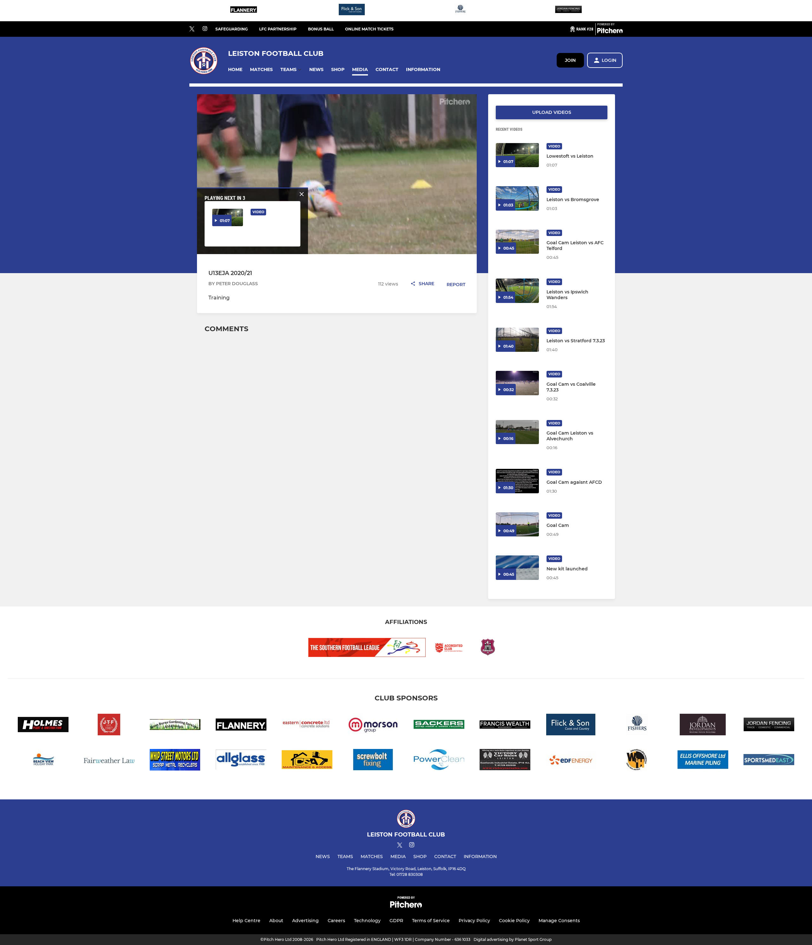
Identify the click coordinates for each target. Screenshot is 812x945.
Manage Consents (559, 920)
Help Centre (246, 920)
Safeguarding (231, 29)
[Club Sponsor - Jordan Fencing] (568, 10)
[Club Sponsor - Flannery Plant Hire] (243, 10)
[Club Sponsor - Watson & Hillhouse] (637, 761)
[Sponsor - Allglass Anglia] (241, 761)
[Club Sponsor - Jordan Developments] (703, 726)
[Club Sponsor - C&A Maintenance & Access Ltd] (307, 761)
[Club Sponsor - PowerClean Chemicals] (439, 761)
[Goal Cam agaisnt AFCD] (517, 481)
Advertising (305, 920)
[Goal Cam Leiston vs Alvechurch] (517, 432)
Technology (367, 920)
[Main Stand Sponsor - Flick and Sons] (351, 10)
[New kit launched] (517, 567)
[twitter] (191, 29)
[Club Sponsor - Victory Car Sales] (505, 761)
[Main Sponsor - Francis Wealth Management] (505, 726)
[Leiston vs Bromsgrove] (517, 198)
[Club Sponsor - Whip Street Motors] (175, 761)
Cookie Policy (514, 920)
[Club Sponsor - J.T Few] (109, 726)
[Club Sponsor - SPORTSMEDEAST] (768, 761)
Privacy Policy (474, 920)
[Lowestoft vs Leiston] (517, 155)
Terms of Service (431, 920)
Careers (336, 920)
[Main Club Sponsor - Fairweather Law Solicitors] (109, 761)
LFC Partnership (278, 29)
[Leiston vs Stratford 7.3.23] (517, 340)
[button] (235, 69)
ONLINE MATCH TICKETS (369, 29)
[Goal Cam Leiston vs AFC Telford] (517, 242)
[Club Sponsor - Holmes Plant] (43, 726)
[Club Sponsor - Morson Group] (373, 726)
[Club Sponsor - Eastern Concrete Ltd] (307, 726)
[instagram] (205, 29)
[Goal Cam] (517, 524)
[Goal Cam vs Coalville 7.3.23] (517, 383)
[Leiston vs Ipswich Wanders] (517, 291)
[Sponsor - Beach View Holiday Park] (43, 761)
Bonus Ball (321, 29)
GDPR (396, 920)
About (276, 920)
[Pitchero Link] (610, 32)
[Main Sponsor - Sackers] (439, 726)
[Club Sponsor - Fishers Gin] (460, 10)
